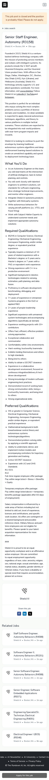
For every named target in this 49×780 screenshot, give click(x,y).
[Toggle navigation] (44, 4)
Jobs (2, 757)
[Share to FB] (19, 614)
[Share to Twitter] (30, 614)
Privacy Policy (34, 761)
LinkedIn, (20, 94)
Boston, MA (20, 46)
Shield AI (8, 46)
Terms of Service (17, 761)
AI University (30, 757)
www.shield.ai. (26, 91)
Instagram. (9, 97)
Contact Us (44, 757)
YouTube (30, 94)
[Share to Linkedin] (25, 614)
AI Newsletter (14, 757)
